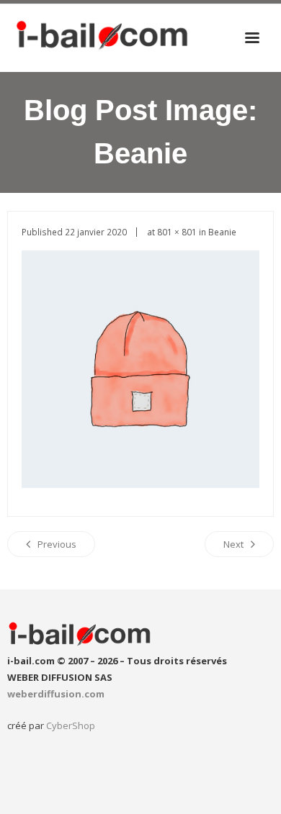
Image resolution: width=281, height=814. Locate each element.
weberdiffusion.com (55, 693)
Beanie (222, 232)
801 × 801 (177, 232)
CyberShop (70, 725)
